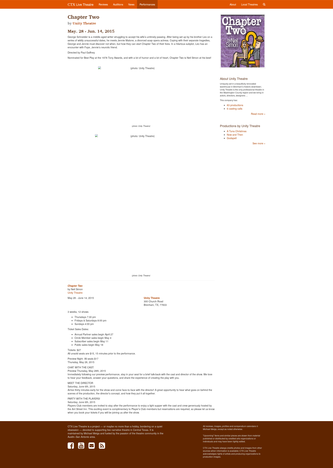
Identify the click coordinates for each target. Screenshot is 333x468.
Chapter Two (75, 285)
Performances (147, 4)
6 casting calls (234, 108)
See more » (259, 143)
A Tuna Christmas (236, 131)
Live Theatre (80, 4)
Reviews (103, 4)
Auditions (118, 4)
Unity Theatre (84, 23)
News (131, 4)
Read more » (258, 113)
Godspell (232, 138)
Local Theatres (249, 4)
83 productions (235, 105)
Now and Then (235, 134)
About (233, 4)
